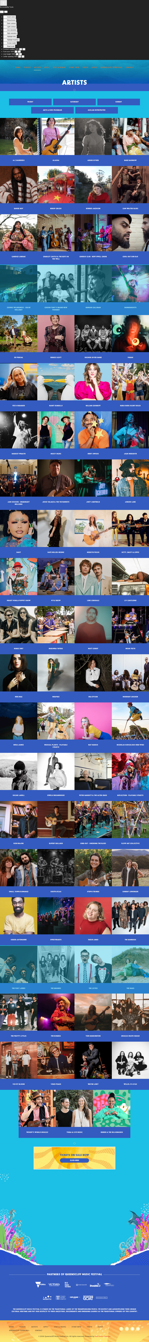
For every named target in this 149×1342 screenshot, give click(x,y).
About (94, 67)
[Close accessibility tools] (6, 12)
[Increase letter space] (22, 56)
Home (17, 67)
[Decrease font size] (16, 51)
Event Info (74, 67)
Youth (85, 67)
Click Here (74, 1160)
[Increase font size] (19, 51)
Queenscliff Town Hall (111, 67)
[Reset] (2, 12)
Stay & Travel (59, 67)
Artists (37, 67)
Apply (47, 67)
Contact (130, 67)
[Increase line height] (20, 54)
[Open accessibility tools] (3, 3)
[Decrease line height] (17, 54)
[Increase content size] (23, 49)
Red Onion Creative (102, 1336)
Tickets (27, 67)
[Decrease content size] (20, 49)
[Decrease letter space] (19, 56)
